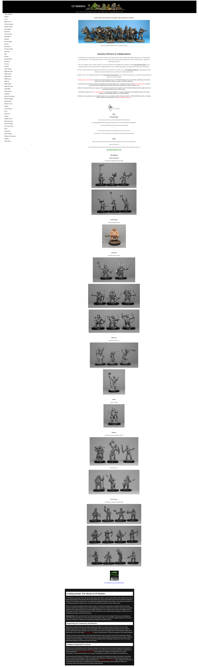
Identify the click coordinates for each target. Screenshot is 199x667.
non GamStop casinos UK (132, 69)
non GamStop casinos (139, 84)
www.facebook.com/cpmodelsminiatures (114, 582)
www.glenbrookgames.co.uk (113, 149)
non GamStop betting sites (124, 97)
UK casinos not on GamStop (111, 75)
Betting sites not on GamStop (85, 79)
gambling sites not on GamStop (85, 651)
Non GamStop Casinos (140, 64)
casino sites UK (88, 632)
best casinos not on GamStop (107, 659)
